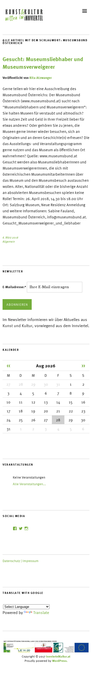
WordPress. (59, 660)
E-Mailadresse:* (15, 286)
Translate (41, 612)
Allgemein (9, 241)
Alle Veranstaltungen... (29, 483)
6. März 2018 (10, 237)
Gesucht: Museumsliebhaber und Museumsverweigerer (43, 63)
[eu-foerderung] (46, 652)
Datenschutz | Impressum (21, 560)
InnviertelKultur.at (58, 656)
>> (83, 365)
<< (8, 365)
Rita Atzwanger (40, 77)
